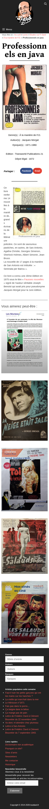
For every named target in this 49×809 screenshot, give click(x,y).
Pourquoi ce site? (13, 748)
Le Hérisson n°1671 (14, 702)
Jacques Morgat (30, 140)
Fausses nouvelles (34, 279)
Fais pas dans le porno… (17, 706)
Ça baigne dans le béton (17, 709)
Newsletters (11, 756)
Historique (10, 764)
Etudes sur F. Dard (38, 35)
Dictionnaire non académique (19, 744)
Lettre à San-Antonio (15, 726)
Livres (25, 35)
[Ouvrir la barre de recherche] (45, 4)
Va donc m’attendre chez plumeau (21, 722)
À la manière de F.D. (12, 38)
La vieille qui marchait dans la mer (22, 699)
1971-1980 (31, 145)
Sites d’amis (11, 752)
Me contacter (11, 760)
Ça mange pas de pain (16, 713)
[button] (26, 171)
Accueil (17, 35)
